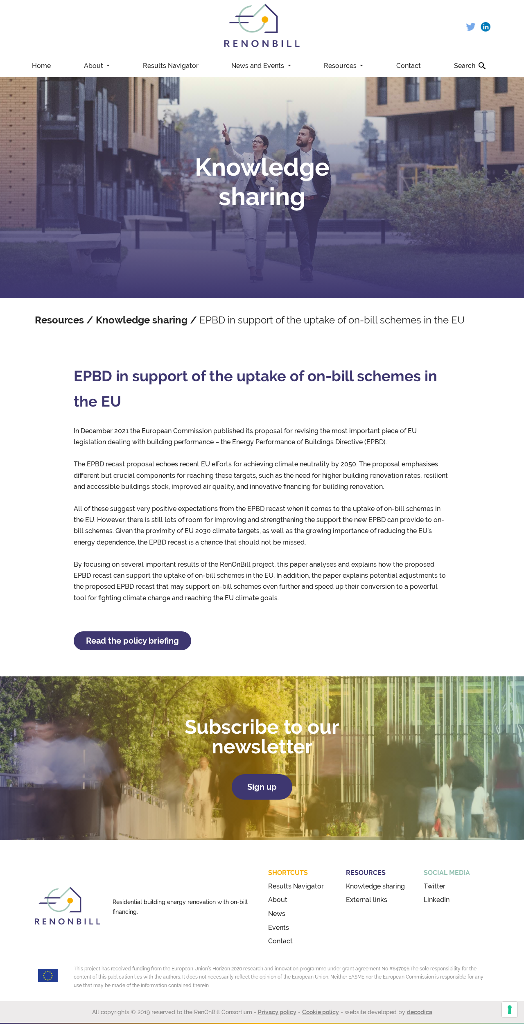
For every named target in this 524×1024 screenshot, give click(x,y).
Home (41, 66)
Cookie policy (320, 1012)
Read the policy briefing (132, 641)
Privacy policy (277, 1012)
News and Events (258, 66)
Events (278, 927)
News (276, 914)
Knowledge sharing (141, 320)
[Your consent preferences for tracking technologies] (509, 1009)
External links (366, 900)
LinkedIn (436, 900)
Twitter (434, 886)
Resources (341, 66)
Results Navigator (171, 66)
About (94, 66)
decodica (419, 1012)
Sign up (262, 787)
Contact (408, 66)
